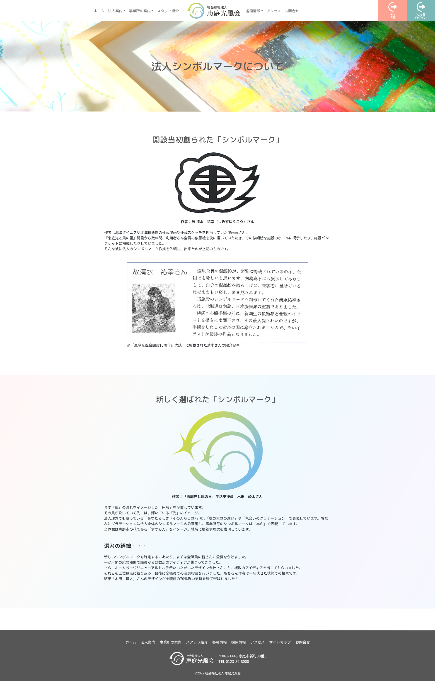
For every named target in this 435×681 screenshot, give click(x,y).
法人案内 (148, 642)
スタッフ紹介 (168, 10)
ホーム (99, 10)
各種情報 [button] (253, 10)
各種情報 (219, 642)
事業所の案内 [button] (140, 10)
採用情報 (238, 642)
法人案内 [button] (115, 10)
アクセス (274, 10)
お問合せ (292, 10)
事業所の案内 (170, 642)
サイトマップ (280, 642)
